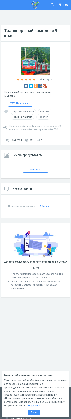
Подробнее (34, 405)
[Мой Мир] (40, 86)
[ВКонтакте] (26, 86)
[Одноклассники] (36, 86)
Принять (34, 412)
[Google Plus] (45, 86)
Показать (35, 169)
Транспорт (43, 117)
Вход (66, 5)
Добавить (44, 206)
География (45, 111)
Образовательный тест (23, 111)
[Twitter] (31, 86)
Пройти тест (23, 103)
